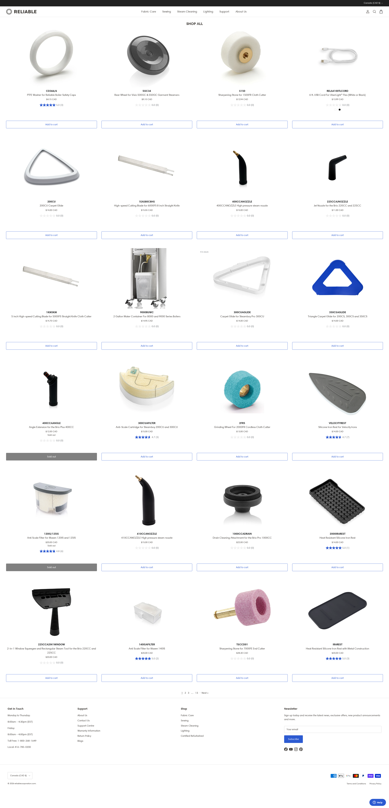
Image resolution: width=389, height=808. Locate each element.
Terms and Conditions (356, 783)
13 (196, 692)
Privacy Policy (375, 783)
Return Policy (84, 735)
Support (224, 11)
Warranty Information (88, 730)
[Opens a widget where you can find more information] (377, 802)
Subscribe (293, 739)
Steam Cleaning (187, 11)
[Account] (367, 12)
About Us (241, 11)
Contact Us (83, 720)
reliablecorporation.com (25, 783)
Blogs (80, 740)
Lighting (208, 11)
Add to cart (51, 124)
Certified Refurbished (192, 735)
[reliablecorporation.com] (21, 12)
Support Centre (85, 725)
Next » (205, 692)
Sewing (166, 11)
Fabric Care (148, 11)
